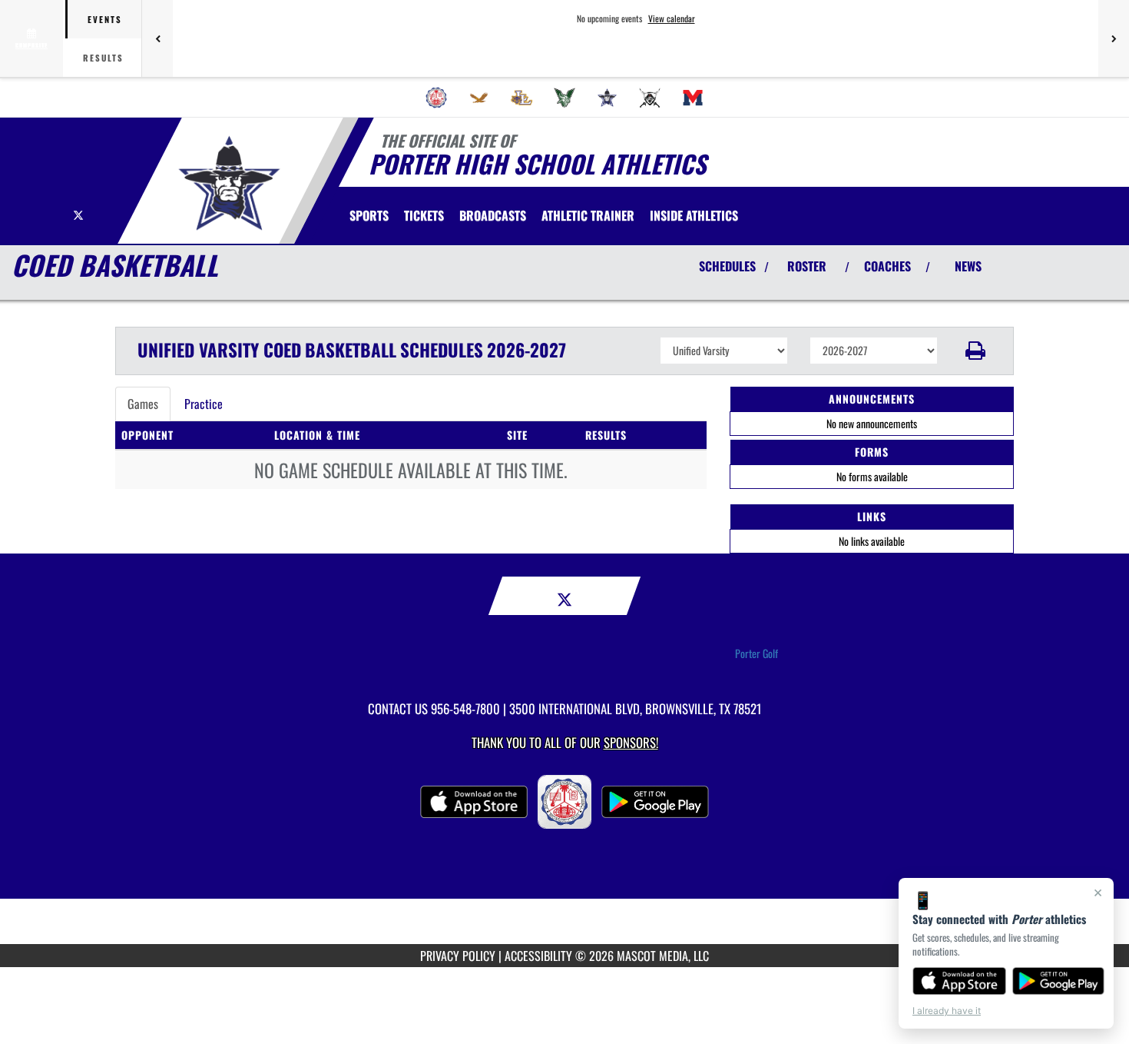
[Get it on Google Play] (1058, 981)
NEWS (968, 266)
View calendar (671, 18)
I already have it (946, 1010)
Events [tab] (105, 19)
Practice (203, 403)
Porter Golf (756, 653)
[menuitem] (436, 97)
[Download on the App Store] (959, 981)
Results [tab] (103, 58)
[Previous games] (157, 38)
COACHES (887, 266)
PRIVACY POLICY (457, 955)
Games (142, 403)
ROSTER (806, 266)
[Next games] (1113, 38)
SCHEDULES (727, 266)
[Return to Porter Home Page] (229, 183)
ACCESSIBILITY (538, 955)
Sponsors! (631, 742)
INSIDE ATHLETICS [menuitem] (694, 215)
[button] (975, 350)
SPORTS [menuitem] (369, 215)
